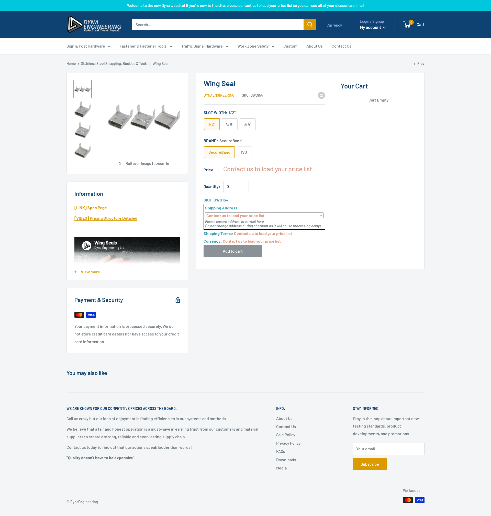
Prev (421, 63)
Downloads (286, 459)
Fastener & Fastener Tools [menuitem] (143, 45)
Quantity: (212, 186)
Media (281, 467)
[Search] (310, 24)
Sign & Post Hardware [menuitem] (85, 45)
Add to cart (233, 251)
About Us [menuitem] (314, 45)
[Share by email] (321, 95)
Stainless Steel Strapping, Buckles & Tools (114, 63)
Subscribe (370, 464)
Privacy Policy (288, 443)
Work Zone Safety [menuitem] (253, 45)
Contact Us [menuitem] (341, 45)
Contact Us (286, 426)
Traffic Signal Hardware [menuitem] (202, 45)
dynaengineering (219, 95)
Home (71, 63)
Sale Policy (285, 434)
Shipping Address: (222, 207)
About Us (284, 418)
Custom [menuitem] (290, 45)
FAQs (280, 451)
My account (371, 27)
